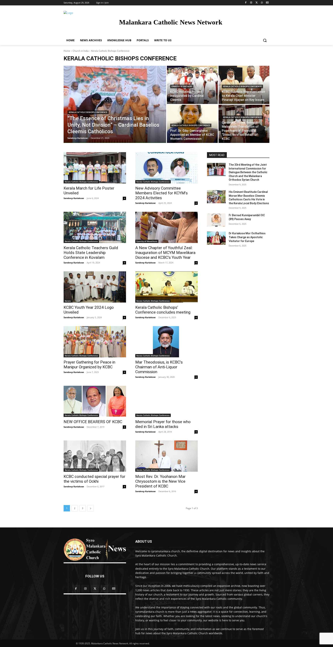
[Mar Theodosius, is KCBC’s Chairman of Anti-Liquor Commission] (166, 341)
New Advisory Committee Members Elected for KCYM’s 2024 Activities (161, 193)
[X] (256, 3)
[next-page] (90, 508)
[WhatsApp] (262, 3)
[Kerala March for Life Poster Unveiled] (95, 167)
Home (67, 50)
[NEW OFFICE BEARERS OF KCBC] (95, 401)
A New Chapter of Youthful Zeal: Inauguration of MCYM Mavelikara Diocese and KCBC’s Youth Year (165, 252)
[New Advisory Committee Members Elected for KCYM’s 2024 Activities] (166, 167)
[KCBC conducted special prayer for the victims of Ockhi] (95, 456)
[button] (264, 40)
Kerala (68, 300)
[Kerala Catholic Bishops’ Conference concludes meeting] (166, 287)
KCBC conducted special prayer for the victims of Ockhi (94, 479)
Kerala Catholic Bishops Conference (88, 112)
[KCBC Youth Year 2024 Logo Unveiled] (95, 287)
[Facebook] (246, 3)
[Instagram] (251, 3)
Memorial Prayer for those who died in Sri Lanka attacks (163, 424)
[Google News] (267, 3)
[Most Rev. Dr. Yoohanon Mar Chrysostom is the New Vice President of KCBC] (166, 456)
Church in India (81, 50)
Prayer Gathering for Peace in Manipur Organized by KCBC (89, 364)
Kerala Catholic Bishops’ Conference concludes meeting (162, 310)
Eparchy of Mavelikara (146, 241)
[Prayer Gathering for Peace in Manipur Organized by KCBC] (95, 341)
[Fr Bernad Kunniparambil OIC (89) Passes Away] (216, 220)
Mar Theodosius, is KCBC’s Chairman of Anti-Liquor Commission (159, 367)
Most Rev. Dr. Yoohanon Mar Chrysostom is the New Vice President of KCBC (160, 481)
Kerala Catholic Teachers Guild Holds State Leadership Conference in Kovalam (91, 252)
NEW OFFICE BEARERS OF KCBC (93, 421)
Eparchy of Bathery (182, 86)
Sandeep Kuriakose (74, 198)
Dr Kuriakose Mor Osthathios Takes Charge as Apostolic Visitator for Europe (247, 237)
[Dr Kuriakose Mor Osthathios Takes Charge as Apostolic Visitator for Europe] (216, 238)
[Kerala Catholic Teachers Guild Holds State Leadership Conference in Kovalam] (95, 227)
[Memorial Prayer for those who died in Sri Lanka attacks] (166, 401)
